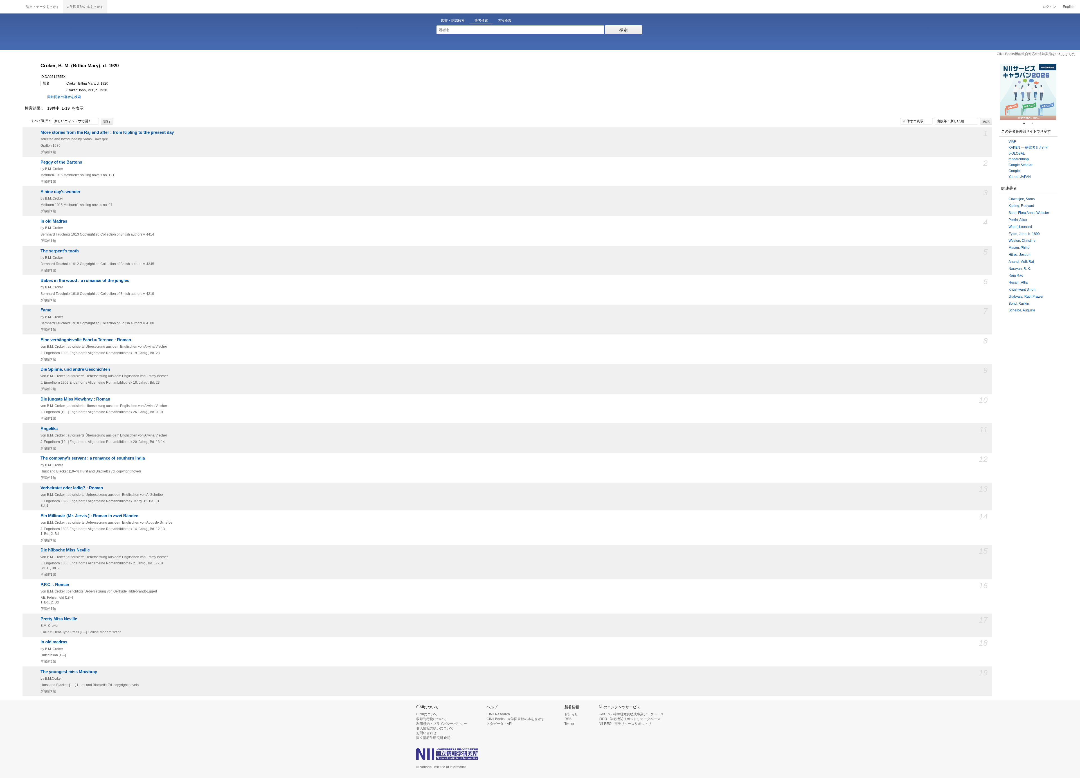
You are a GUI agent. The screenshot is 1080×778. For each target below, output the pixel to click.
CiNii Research (498, 714)
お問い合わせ (426, 733)
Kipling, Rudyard (1021, 206)
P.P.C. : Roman (54, 584)
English (1068, 7)
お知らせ (571, 714)
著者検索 (481, 20)
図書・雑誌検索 (453, 20)
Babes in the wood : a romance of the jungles (84, 280)
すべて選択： (41, 121)
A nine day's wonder (60, 191)
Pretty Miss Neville (58, 619)
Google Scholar (1020, 165)
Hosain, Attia (1018, 282)
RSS (568, 719)
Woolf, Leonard (1020, 227)
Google (1014, 171)
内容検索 (504, 20)
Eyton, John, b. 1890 (1024, 234)
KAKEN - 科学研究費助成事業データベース (631, 714)
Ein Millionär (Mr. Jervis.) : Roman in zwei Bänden (89, 516)
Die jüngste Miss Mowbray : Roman (75, 399)
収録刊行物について (431, 719)
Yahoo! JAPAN (1020, 177)
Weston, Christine (1022, 241)
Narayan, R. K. (1020, 269)
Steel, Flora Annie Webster (1029, 213)
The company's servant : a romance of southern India (92, 458)
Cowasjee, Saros (1022, 199)
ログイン (1049, 7)
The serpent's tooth (59, 251)
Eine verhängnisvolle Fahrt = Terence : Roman (85, 340)
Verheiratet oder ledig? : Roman (71, 488)
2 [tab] (1035, 123)
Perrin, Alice (1018, 220)
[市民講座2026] (1028, 92)
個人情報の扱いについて (434, 728)
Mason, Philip (1019, 248)
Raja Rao (1016, 275)
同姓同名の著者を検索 (64, 97)
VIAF (1012, 142)
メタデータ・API (499, 724)
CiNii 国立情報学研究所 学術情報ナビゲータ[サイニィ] (11, 6)
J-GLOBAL (1017, 153)
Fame (45, 310)
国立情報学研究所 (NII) (433, 738)
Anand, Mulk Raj (1021, 262)
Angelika (49, 428)
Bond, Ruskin (1019, 304)
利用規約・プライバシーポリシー (441, 724)
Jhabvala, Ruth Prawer (1026, 296)
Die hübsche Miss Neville (65, 550)
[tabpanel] (1028, 92)
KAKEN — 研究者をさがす (1029, 148)
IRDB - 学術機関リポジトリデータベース (629, 719)
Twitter (569, 724)
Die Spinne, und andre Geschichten (75, 369)
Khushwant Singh (1022, 289)
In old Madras (53, 221)
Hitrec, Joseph (1019, 255)
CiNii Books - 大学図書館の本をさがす (515, 719)
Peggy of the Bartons (61, 162)
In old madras (53, 642)
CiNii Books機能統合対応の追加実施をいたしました (1036, 54)
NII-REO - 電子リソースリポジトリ (625, 724)
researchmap (1019, 159)
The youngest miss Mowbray (68, 672)
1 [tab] (1026, 123)
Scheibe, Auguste (1022, 310)
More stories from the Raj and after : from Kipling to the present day (107, 132)
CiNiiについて (426, 714)
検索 (623, 29)
